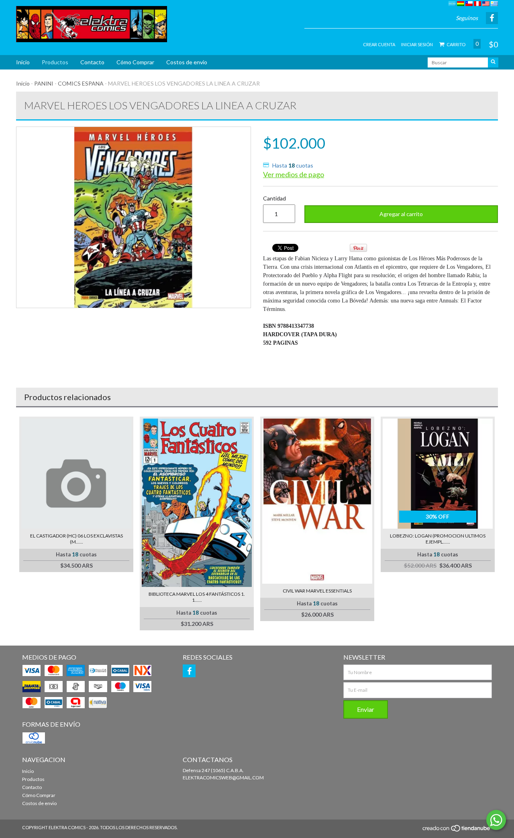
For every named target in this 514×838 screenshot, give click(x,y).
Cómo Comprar (135, 62)
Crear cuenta (379, 44)
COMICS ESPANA (81, 83)
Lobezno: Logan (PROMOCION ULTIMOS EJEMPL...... (437, 539)
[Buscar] (493, 62)
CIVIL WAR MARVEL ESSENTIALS (317, 591)
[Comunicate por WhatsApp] (496, 820)
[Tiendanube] (457, 830)
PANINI (43, 83)
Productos (55, 62)
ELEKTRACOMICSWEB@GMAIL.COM (223, 778)
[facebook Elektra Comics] (189, 670)
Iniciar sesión (417, 44)
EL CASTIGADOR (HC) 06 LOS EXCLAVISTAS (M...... (76, 539)
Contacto (92, 62)
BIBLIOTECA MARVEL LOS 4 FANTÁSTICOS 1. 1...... (197, 597)
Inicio (23, 62)
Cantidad (274, 198)
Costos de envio (186, 62)
